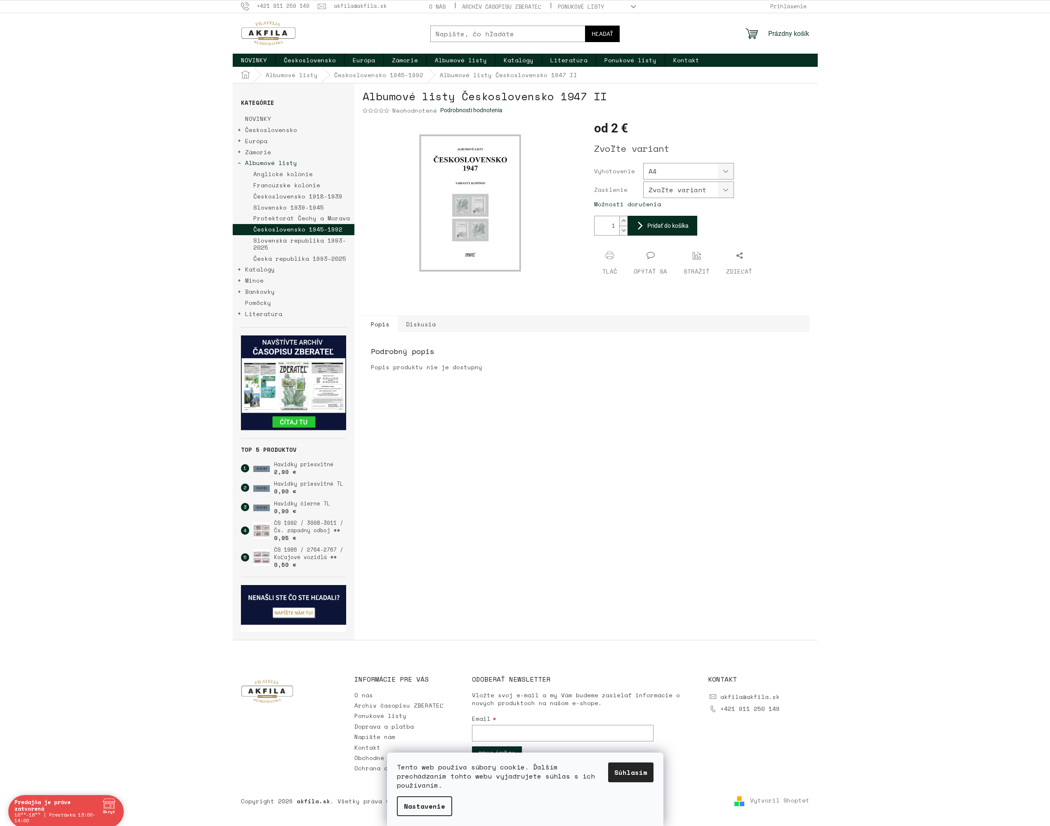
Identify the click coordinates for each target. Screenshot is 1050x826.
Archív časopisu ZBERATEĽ (501, 6)
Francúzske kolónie (286, 185)
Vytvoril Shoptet (779, 800)
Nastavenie (424, 806)
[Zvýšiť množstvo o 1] (623, 221)
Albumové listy (271, 162)
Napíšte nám (374, 736)
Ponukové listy (581, 6)
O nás (437, 6)
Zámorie (258, 152)
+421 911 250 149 (750, 708)
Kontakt (367, 747)
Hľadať (602, 34)
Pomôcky (258, 302)
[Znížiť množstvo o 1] (623, 230)
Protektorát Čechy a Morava (301, 218)
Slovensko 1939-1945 (288, 207)
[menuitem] (254, 60)
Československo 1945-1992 (297, 229)
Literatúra (263, 313)
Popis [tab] (380, 324)
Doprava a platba (384, 726)
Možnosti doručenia (627, 204)
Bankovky (260, 291)
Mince (254, 280)
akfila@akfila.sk (750, 696)
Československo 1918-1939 (297, 196)
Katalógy (260, 269)
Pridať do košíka (668, 225)
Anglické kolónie (283, 174)
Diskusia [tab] (421, 324)
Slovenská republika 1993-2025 (299, 244)
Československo (271, 129)
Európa (256, 141)
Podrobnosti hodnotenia (471, 110)
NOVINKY (258, 118)
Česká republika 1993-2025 (299, 258)
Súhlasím (630, 772)
